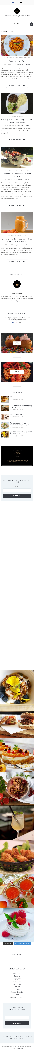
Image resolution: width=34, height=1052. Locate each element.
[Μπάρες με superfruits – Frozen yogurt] (17, 157)
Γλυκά (7, 170)
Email (17, 486)
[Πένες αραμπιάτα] (17, 45)
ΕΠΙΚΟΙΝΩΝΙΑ (19, 1039)
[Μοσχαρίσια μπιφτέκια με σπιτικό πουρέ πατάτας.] (17, 103)
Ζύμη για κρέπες (16, 397)
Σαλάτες (17, 976)
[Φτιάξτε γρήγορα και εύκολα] (17, 755)
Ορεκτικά (26, 170)
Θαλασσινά (17, 981)
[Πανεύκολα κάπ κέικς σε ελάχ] (17, 789)
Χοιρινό (17, 989)
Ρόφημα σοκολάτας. (17, 414)
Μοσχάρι (22, 116)
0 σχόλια (27, 64)
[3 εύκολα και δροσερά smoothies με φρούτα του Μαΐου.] (17, 222)
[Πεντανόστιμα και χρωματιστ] (17, 891)
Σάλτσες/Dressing (25, 58)
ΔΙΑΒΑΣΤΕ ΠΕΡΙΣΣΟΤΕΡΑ (17, 85)
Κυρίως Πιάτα (14, 58)
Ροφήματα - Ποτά (21, 235)
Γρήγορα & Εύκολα (15, 170)
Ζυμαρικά (5, 58)
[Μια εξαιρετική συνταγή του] (17, 687)
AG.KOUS (20, 1048)
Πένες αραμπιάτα (17, 61)
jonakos (20, 64)
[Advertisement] (17, 522)
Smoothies (10, 235)
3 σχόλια (26, 245)
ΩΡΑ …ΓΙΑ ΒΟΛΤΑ (16, 1036)
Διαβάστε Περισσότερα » (17, 301)
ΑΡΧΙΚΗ (5, 1036)
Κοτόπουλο (17, 984)
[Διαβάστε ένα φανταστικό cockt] (17, 823)
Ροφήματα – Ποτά (17, 997)
